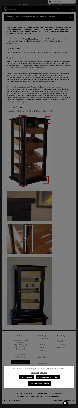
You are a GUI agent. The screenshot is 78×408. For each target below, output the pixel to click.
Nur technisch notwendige (48, 377)
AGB (42, 360)
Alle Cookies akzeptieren (40, 383)
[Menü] (58, 9)
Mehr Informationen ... (39, 370)
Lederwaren (60, 344)
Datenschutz (42, 357)
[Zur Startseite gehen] (10, 9)
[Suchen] (63, 9)
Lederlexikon (60, 347)
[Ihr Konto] (67, 9)
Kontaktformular (20, 356)
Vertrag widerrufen (20, 362)
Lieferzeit (42, 350)
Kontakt (42, 347)
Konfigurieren (27, 377)
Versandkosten (54, 394)
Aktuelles (42, 344)
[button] (39, 17)
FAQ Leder (60, 341)
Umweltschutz (42, 363)
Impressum (42, 354)
